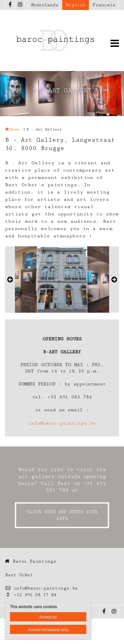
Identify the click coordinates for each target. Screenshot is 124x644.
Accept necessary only (48, 629)
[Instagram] (20, 5)
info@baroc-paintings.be (62, 423)
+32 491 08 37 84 (35, 595)
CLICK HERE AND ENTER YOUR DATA (62, 515)
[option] (62, 279)
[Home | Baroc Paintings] (62, 40)
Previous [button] (10, 279)
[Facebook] (10, 5)
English (75, 5)
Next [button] (114, 279)
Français (104, 5)
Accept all (48, 616)
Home (15, 129)
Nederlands (45, 5)
